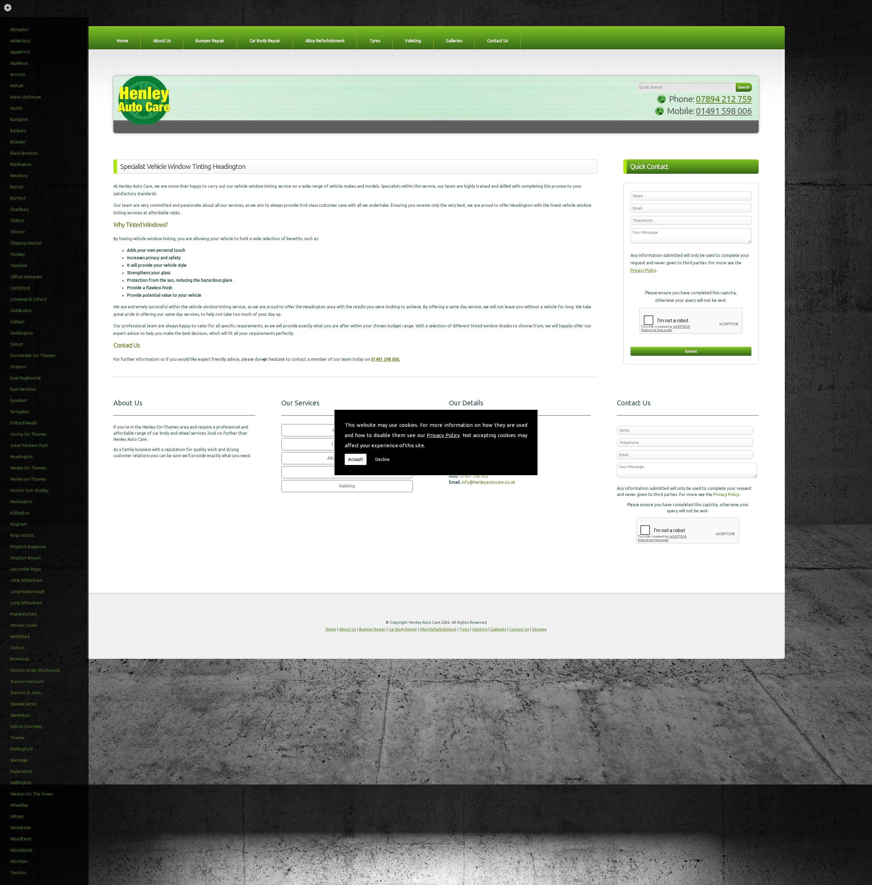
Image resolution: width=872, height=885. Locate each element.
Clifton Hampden (26, 277)
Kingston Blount (25, 558)
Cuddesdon (20, 310)
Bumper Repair (210, 40)
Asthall (16, 85)
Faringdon (19, 411)
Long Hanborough (27, 591)
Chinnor (17, 232)
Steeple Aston (23, 704)
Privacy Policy (443, 435)
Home (122, 40)
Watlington (21, 782)
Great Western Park (29, 445)
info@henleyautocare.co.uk (488, 482)
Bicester (18, 142)
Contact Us (497, 40)
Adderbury (20, 40)
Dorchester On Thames (32, 355)
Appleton (19, 63)
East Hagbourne (25, 378)
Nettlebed (20, 636)
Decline (382, 459)
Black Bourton (24, 153)
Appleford (20, 52)
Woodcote (20, 827)
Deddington (21, 333)
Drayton (18, 366)
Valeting (413, 40)
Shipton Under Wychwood (35, 670)
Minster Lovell (23, 625)
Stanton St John (25, 692)
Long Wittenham (26, 603)
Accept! (355, 459)
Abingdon (19, 29)
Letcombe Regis (25, 569)
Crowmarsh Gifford (28, 299)
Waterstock (21, 771)
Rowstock (19, 659)
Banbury (18, 130)
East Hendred (23, 389)
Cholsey (17, 254)
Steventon (20, 715)
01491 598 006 (724, 111)
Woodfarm (20, 839)
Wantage (19, 760)
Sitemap (539, 629)
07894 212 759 (724, 99)
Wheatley (19, 805)
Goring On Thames (28, 434)
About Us (162, 40)
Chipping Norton (26, 243)
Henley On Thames (28, 468)
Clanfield (18, 265)
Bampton (19, 119)
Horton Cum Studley (29, 490)
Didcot (16, 344)
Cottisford (20, 288)
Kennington (21, 501)
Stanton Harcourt (27, 681)
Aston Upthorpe (25, 97)
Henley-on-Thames (28, 479)
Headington (21, 456)
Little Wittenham (26, 580)
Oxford (17, 648)
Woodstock (21, 850)
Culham (17, 322)
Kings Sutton (22, 535)
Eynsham (18, 400)
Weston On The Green (31, 794)
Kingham (18, 524)
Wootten (19, 861)
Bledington (20, 164)
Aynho (16, 108)
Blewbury (19, 175)
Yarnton (18, 872)
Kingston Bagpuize (28, 546)
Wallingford (21, 749)
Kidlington (20, 513)
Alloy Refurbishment (325, 40)
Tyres (375, 40)
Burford (18, 198)
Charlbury (19, 209)
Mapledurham (23, 614)
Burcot (17, 187)
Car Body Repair (264, 40)
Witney (17, 816)
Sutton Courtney (26, 726)
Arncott (17, 74)
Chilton (17, 220)
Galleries (454, 40)
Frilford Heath (23, 423)
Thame (17, 737)
